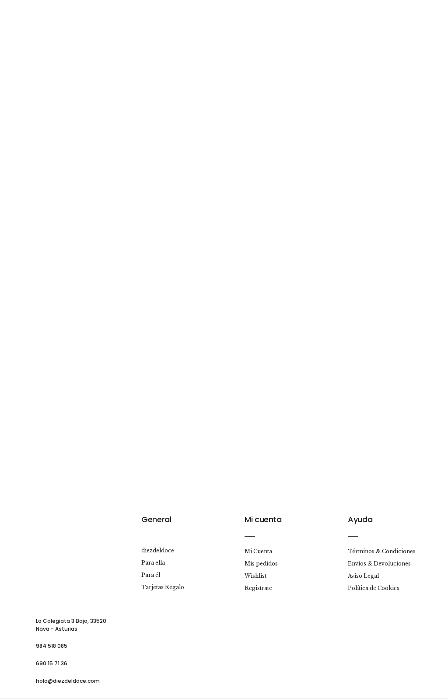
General (156, 519)
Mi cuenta (263, 519)
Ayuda (360, 519)
